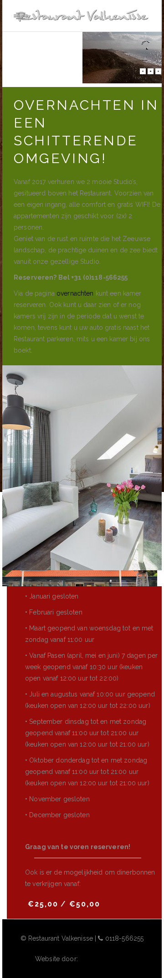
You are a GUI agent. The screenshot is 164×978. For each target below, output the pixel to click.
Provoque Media (104, 959)
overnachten (75, 293)
